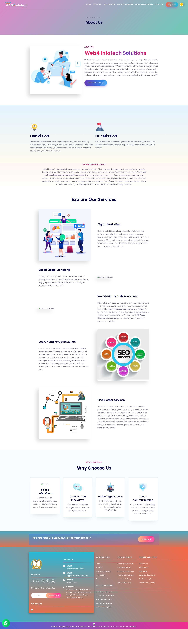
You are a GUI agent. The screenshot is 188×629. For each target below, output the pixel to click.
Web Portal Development (104, 599)
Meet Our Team (95, 83)
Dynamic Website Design (126, 575)
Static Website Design (125, 579)
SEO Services (143, 564)
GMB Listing (143, 571)
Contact (159, 4)
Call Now (145, 539)
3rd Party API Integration (104, 607)
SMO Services (143, 567)
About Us (97, 4)
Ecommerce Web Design (125, 564)
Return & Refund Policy (103, 571)
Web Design (109, 4)
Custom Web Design (124, 567)
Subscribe (52, 595)
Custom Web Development (105, 596)
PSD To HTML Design (124, 583)
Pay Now (172, 4)
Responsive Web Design (126, 571)
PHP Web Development (104, 592)
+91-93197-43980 (72, 582)
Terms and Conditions (103, 579)
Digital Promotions (143, 4)
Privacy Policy (100, 575)
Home (88, 4)
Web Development (124, 4)
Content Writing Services (147, 583)
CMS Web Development (104, 603)
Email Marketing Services (147, 579)
